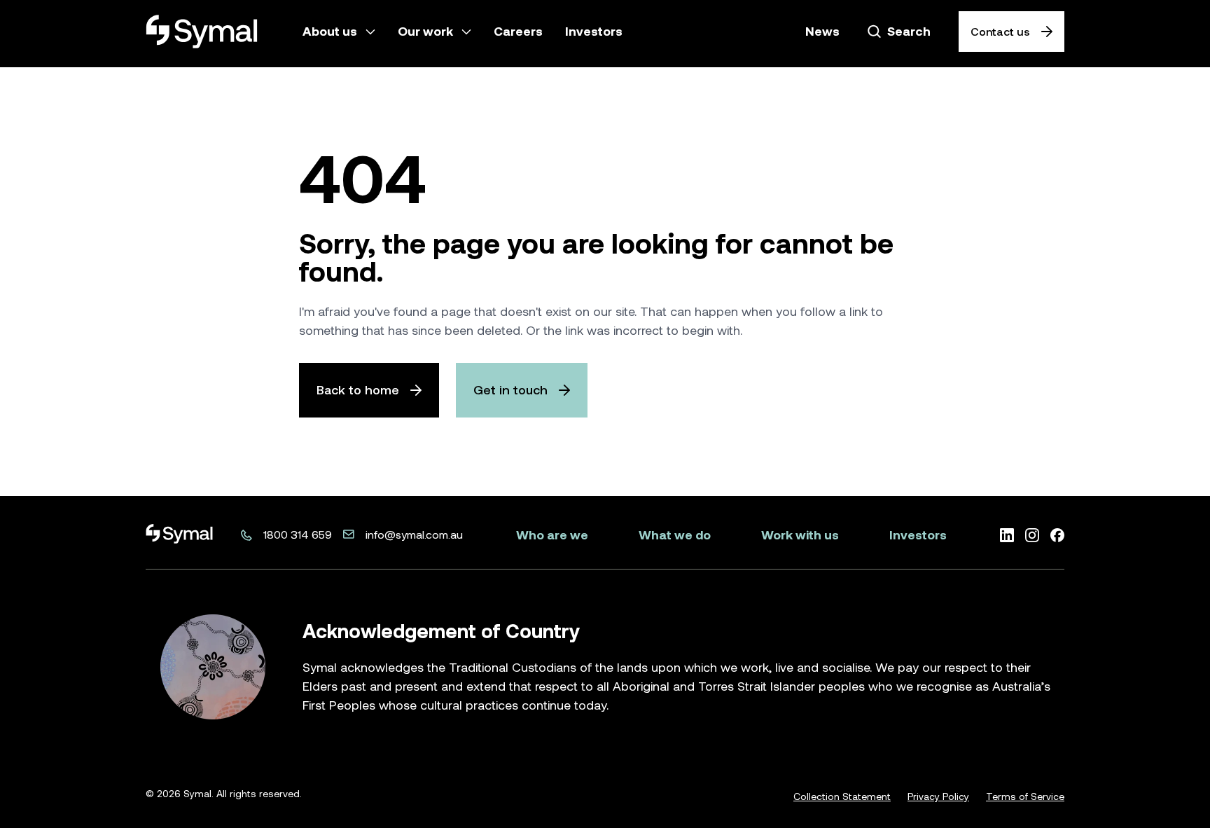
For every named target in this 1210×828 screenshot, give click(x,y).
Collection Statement (842, 796)
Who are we (552, 534)
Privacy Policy (938, 796)
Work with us (800, 534)
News (822, 31)
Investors (918, 534)
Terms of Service (1025, 796)
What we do (675, 534)
